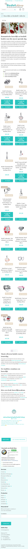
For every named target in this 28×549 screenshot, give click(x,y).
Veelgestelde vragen (5, 486)
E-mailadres (4, 513)
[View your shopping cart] (23, 8)
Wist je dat (3, 488)
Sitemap (15, 546)
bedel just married (8, 386)
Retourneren (4, 480)
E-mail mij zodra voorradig (7, 102)
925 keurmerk (23, 397)
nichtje (22, 392)
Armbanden (3, 503)
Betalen (2, 478)
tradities (5, 375)
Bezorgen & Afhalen (5, 476)
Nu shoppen (7, 107)
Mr (3, 385)
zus (18, 392)
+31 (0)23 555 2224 (18, 0)
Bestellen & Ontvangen (6, 474)
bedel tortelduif (13, 380)
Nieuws (3, 490)
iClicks (19, 544)
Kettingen (3, 499)
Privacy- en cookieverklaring (7, 546)
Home (2, 13)
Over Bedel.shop (5, 484)
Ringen (2, 497)
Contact (3, 471)
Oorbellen (3, 501)
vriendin (15, 392)
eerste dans (15, 383)
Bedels (2, 495)
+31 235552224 (6, 538)
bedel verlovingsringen (16, 360)
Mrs (21, 385)
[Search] (15, 9)
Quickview (9, 87)
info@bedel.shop (8, 0)
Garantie (3, 482)
